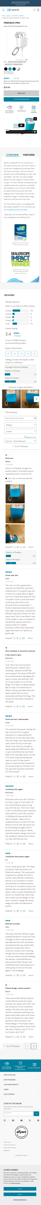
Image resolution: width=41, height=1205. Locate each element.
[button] (38, 10)
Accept (20, 1189)
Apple (8, 16)
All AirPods (15, 16)
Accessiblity (7, 1150)
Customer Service (11, 1084)
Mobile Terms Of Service (10, 1148)
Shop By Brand (10, 1080)
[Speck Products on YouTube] (21, 1120)
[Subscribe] (36, 1113)
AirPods (21, 16)
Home (3, 16)
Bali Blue (10, 69)
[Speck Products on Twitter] (30, 1120)
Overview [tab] (12, 154)
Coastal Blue (14, 69)
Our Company (9, 1094)
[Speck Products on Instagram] (5, 1120)
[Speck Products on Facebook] (13, 1120)
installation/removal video (17, 209)
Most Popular (9, 1075)
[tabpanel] (20, 219)
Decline (20, 1194)
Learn (6, 1089)
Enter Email (8, 1113)
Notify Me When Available (21, 99)
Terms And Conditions (9, 1145)
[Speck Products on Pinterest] (38, 1120)
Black (5, 69)
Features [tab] (29, 154)
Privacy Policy (15, 1183)
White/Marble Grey (18, 69)
